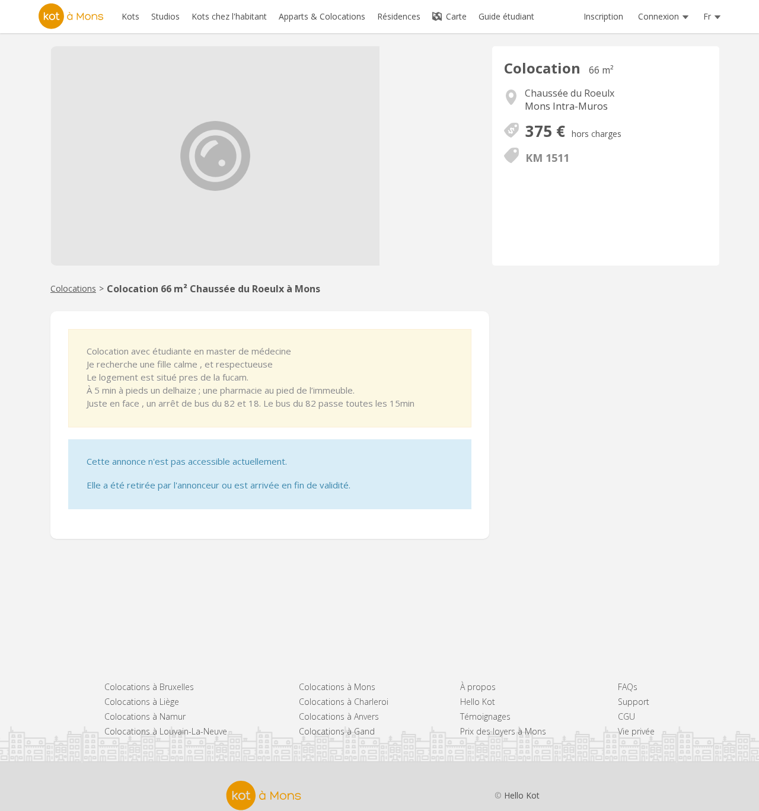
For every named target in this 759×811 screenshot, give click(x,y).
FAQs (627, 686)
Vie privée (636, 731)
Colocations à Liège (141, 701)
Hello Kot (477, 701)
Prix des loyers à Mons (503, 731)
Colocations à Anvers (339, 716)
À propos (478, 686)
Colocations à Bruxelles (149, 686)
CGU (626, 716)
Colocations (73, 288)
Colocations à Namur (145, 716)
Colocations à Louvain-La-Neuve (165, 731)
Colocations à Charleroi (343, 701)
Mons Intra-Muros (566, 106)
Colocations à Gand (337, 731)
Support (633, 701)
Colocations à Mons (337, 686)
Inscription (603, 16)
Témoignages (485, 716)
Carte (455, 16)
